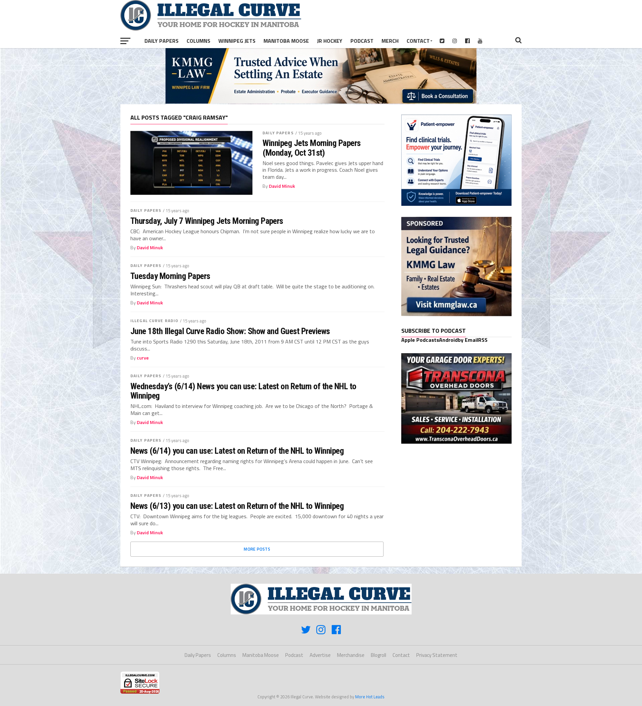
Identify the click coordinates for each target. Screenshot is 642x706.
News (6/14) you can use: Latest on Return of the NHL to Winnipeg (237, 450)
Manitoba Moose (286, 41)
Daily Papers (161, 41)
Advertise (320, 655)
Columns (198, 41)
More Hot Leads (370, 696)
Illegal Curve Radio (154, 320)
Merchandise (350, 655)
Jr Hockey (329, 41)
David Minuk (282, 186)
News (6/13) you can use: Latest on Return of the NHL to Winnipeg (237, 506)
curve (143, 358)
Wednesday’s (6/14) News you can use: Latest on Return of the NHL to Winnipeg (243, 391)
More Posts (257, 549)
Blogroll (378, 655)
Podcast (361, 41)
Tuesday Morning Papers (170, 276)
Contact (418, 41)
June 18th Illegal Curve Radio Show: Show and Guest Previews (230, 331)
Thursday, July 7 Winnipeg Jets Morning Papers (206, 221)
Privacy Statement (436, 655)
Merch (390, 41)
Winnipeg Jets (236, 41)
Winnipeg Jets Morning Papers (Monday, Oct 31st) (311, 147)
